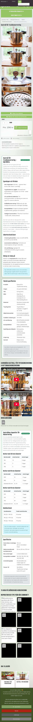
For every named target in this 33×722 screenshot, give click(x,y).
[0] (30, 6)
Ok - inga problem (16, 706)
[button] (8, 604)
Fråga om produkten (17, 113)
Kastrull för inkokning (22, 682)
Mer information (16, 719)
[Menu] (17, 6)
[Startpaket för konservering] (8, 675)
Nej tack (16, 710)
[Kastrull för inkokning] (22, 675)
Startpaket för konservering (8, 682)
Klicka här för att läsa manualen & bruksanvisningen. (15, 425)
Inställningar (16, 715)
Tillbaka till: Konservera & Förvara (17, 116)
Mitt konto (3, 1)
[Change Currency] (19, 1)
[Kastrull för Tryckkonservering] (16, 37)
